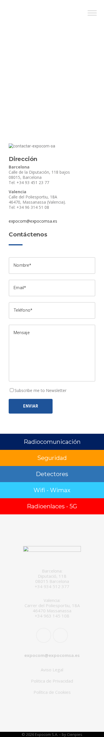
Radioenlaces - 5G (52, 506)
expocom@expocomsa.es (33, 221)
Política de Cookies (52, 692)
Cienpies (74, 734)
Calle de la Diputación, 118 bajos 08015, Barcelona (39, 174)
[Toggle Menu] (92, 13)
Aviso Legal (52, 669)
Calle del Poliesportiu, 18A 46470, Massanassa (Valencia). (37, 199)
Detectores (52, 474)
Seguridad (52, 457)
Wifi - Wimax (52, 490)
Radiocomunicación (52, 441)
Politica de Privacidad (52, 681)
